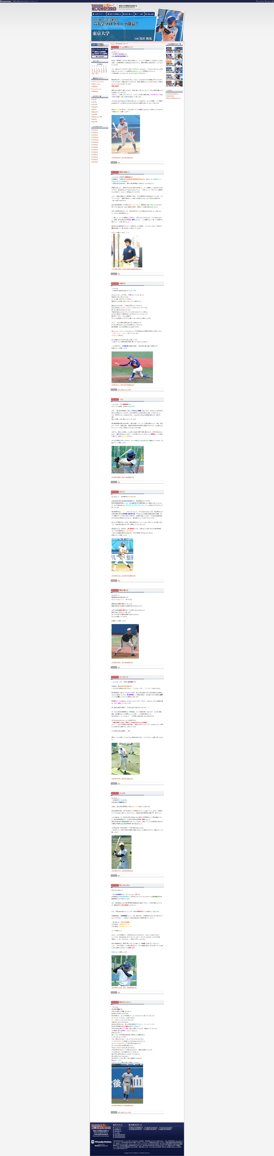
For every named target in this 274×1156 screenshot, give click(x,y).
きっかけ (122, 793)
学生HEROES (171, 1140)
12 (97, 69)
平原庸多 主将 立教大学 (150, 1129)
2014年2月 (95, 132)
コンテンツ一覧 (269, 1)
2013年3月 (95, 159)
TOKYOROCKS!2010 (120, 1134)
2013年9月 (95, 144)
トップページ (261, 1)
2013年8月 (95, 147)
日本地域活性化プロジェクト (135, 1145)
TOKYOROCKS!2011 (120, 1135)
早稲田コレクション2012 (122, 1143)
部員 (119, 162)
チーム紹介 (117, 1132)
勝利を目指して (124, 172)
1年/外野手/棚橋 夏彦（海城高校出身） (123, 477)
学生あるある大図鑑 (177, 1143)
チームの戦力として (126, 47)
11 (94, 69)
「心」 (121, 399)
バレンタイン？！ (97, 88)
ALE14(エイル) (123, 1148)
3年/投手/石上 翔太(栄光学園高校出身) (123, 385)
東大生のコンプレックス (161, 1145)
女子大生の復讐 (124, 1145)
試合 (119, 1112)
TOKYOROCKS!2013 (172, 93)
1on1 (166, 1140)
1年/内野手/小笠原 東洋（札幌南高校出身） (124, 987)
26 (97, 72)
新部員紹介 (95, 91)
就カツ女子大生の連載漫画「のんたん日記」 (127, 1146)
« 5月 (92, 73)
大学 (93, 102)
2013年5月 (95, 154)
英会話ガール (116, 1145)
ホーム (112, 43)
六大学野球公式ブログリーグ (99, 14)
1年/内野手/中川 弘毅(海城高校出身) (122, 870)
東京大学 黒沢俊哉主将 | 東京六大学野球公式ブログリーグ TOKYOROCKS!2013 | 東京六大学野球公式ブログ (137, 28)
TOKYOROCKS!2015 (118, 1140)
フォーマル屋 (116, 1148)
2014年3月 (95, 129)
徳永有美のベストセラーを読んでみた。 (154, 1140)
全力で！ (122, 491)
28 (101, 72)
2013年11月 (95, 139)
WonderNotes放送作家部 (166, 1143)
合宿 (93, 99)
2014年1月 (95, 134)
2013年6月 (95, 152)
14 (101, 69)
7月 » (96, 73)
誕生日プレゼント (125, 1002)
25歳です (122, 283)
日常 (119, 389)
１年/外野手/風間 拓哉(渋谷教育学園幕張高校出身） (127, 269)
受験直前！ (95, 86)
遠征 (93, 119)
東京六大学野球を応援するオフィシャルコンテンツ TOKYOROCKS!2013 (103, 7)
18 (94, 70)
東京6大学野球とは (114, 14)
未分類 (94, 106)
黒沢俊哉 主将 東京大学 (136, 1129)
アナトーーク (145, 1142)
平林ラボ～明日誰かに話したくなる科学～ (172, 1146)
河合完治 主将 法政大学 (166, 1127)
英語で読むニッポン (144, 1146)
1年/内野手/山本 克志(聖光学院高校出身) (124, 576)
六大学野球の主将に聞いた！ (128, 14)
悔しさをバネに (124, 885)
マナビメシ (162, 1142)
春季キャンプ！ (96, 83)
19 (97, 70)
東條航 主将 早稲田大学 (165, 1129)
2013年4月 (95, 157)
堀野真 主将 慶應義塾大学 (136, 1127)
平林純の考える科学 (154, 1142)
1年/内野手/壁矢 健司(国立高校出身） (123, 778)
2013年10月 (95, 142)
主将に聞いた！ (118, 1131)
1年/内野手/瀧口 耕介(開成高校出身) (122, 662)
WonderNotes (170, 95)
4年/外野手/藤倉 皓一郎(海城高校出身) (122, 1105)
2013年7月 (95, 149)
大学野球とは (118, 1129)
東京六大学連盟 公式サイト (174, 98)
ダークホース (123, 677)
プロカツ (139, 1142)
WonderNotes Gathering (149, 1145)
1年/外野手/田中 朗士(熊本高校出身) (122, 157)
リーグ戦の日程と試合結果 (149, 14)
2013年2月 (95, 161)
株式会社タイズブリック (101, 1145)
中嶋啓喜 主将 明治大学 (152, 1127)
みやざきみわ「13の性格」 (137, 1140)
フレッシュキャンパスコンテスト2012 (138, 1143)
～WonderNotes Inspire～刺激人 (128, 1142)
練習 (93, 109)
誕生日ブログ (124, 389)
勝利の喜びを (123, 590)
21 (101, 70)
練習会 (94, 111)
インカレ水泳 (127, 1140)
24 (92, 72)
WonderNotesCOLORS (153, 1143)
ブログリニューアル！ (98, 81)
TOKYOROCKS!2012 (120, 1137)
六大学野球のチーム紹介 (139, 14)
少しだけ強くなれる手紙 (155, 1146)
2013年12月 (95, 137)
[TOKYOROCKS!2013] (101, 1134)
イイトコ (118, 1142)
